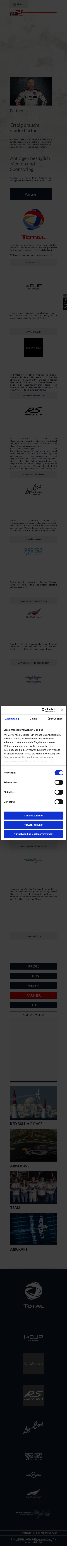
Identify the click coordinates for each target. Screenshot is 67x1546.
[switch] (59, 782)
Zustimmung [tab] (12, 718)
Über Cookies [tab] (55, 718)
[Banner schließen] (62, 710)
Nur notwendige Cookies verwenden (33, 834)
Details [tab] (33, 718)
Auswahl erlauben (33, 824)
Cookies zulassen (33, 815)
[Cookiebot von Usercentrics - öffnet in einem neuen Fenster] (42, 710)
